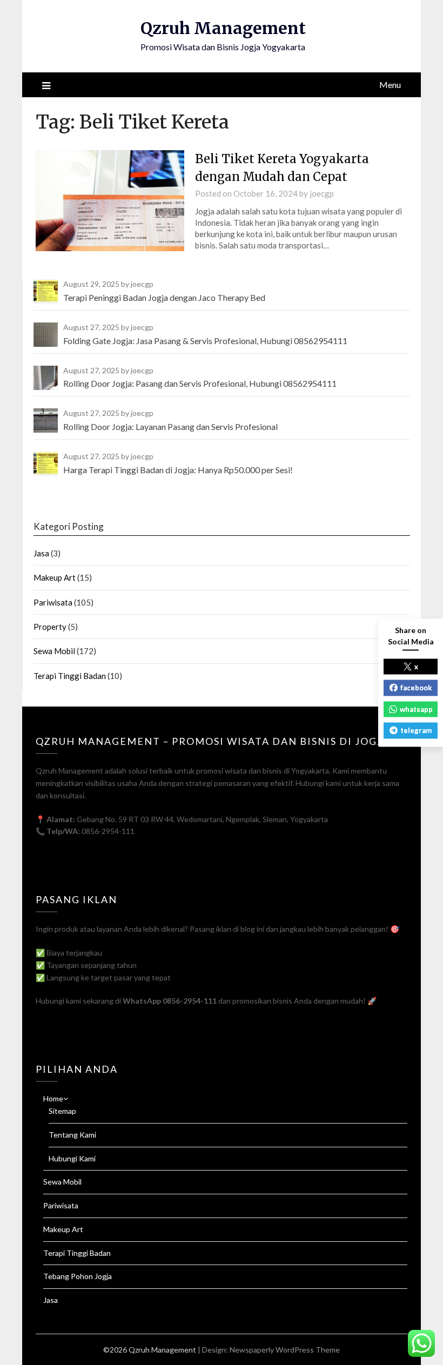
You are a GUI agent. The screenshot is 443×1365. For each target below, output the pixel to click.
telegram (416, 730)
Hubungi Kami (72, 1158)
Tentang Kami (72, 1134)
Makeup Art (54, 577)
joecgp (322, 193)
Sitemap (62, 1110)
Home (53, 1098)
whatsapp (416, 708)
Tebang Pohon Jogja (77, 1276)
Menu (390, 84)
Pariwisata (52, 602)
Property (49, 626)
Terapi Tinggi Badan (69, 676)
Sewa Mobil (54, 651)
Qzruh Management (223, 28)
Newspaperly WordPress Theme (285, 1349)
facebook (416, 687)
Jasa (41, 553)
